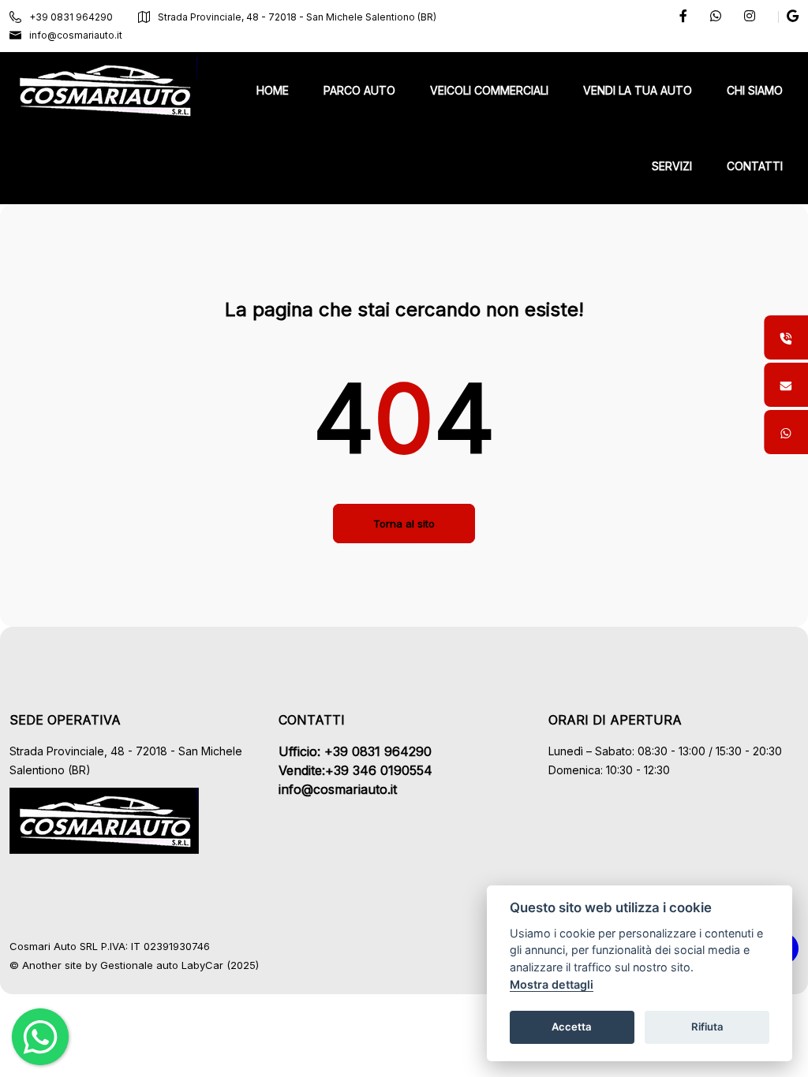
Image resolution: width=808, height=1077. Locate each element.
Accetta (572, 1026)
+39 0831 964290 (71, 17)
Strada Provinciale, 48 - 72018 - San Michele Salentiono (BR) (297, 17)
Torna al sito (404, 523)
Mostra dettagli (551, 984)
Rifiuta (707, 1026)
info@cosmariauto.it (75, 35)
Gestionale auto (139, 965)
